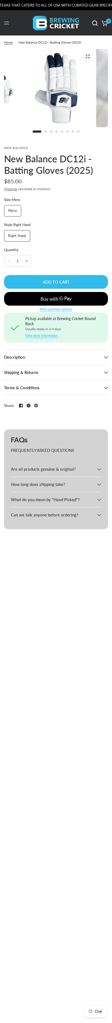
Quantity (11, 250)
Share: (9, 405)
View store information (41, 335)
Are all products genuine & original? (43, 469)
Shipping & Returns (21, 372)
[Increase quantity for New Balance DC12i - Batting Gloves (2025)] (26, 261)
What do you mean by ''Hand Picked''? (45, 499)
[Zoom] (87, 56)
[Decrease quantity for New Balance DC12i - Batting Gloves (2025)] (8, 261)
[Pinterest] (36, 405)
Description (14, 357)
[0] (103, 23)
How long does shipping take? (38, 484)
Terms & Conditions (22, 387)
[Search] (94, 23)
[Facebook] (21, 405)
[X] (28, 405)
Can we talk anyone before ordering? (44, 514)
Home (8, 42)
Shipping (10, 189)
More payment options (56, 309)
